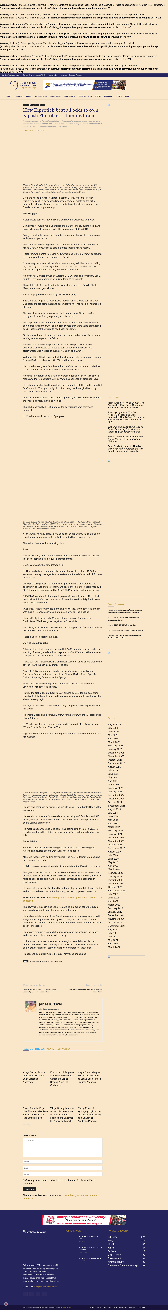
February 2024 (115, 830)
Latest (8, 96)
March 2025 (114, 784)
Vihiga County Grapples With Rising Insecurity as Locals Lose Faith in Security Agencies (90, 1077)
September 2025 (116, 763)
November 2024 (116, 798)
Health (29, 96)
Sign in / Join (27, 75)
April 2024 (113, 823)
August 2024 (114, 809)
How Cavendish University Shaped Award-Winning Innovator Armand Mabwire (125, 438)
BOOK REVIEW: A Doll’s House (90, 1258)
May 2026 (113, 734)
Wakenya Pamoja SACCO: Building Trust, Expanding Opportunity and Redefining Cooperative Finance (125, 429)
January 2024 (115, 834)
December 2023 (116, 837)
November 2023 (116, 841)
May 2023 (113, 862)
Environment (55, 96)
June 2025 (113, 773)
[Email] (71, 972)
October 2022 (115, 887)
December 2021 (116, 915)
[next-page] (28, 1125)
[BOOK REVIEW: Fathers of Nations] (71, 1239)
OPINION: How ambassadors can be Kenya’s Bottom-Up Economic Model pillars (39, 990)
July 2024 (113, 812)
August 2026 (114, 724)
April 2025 (113, 780)
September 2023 (116, 848)
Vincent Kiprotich (56, 961)
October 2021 (115, 922)
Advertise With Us (39, 75)
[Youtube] (164, 75)
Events (119, 96)
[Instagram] (45, 1038)
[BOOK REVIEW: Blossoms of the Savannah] (71, 1250)
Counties (26, 105)
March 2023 (114, 869)
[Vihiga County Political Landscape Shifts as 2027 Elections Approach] (35, 1061)
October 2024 (115, 802)
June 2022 (113, 897)
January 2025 (115, 791)
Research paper (85, 96)
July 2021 (113, 933)
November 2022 (116, 883)
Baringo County (34, 105)
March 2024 (114, 826)
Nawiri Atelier (67, 1307)
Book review (69, 96)
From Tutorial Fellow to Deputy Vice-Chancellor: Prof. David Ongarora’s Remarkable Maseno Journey (126, 405)
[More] (78, 972)
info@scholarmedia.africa (45, 1286)
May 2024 (113, 819)
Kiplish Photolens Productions (39, 961)
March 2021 (114, 947)
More (127, 96)
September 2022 (116, 890)
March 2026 (114, 742)
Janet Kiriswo (29, 130)
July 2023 (113, 855)
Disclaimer (132, 1307)
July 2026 (113, 727)
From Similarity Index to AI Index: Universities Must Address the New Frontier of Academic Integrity (125, 448)
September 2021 (116, 925)
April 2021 (113, 943)
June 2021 (113, 936)
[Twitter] (160, 75)
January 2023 (115, 876)
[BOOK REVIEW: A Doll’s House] (71, 1261)
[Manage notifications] (6, 1304)
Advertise (92, 1307)
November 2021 (116, 918)
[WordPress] (53, 1038)
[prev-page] (24, 1125)
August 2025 (114, 766)
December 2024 (116, 795)
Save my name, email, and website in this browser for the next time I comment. (59, 1181)
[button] (161, 94)
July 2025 (113, 770)
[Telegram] (64, 972)
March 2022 (114, 904)
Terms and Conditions (120, 1307)
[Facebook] (152, 75)
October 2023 (115, 844)
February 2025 (115, 788)
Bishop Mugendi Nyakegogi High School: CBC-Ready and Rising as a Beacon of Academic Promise (90, 1114)
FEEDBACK (108, 96)
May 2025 (113, 777)
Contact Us (63, 75)
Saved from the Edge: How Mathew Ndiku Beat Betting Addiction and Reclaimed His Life (35, 1112)
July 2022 (113, 894)
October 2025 (115, 759)
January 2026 (115, 749)
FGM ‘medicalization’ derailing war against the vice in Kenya (86, 990)
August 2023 (114, 851)
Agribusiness (41, 96)
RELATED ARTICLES (34, 1048)
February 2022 (115, 908)
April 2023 (113, 865)
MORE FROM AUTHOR (59, 1048)
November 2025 (116, 756)
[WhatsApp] (50, 972)
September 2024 (116, 805)
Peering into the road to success (131, 630)
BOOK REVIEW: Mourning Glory (125, 625)
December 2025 (116, 752)
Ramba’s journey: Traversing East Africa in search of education (62, 899)
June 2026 (113, 731)
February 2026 (115, 745)
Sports (98, 96)
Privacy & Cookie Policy (104, 1307)
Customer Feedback (75, 75)
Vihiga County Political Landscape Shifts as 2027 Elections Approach (34, 1077)
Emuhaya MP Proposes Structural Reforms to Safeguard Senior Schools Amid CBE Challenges (62, 1079)
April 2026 (113, 738)
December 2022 (116, 879)
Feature (42, 105)
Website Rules (52, 75)
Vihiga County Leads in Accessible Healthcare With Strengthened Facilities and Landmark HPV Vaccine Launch (62, 1114)
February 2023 (115, 872)
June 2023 (113, 858)
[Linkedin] (156, 75)
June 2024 (113, 816)
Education (19, 96)
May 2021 (113, 940)
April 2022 (113, 901)
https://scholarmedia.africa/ (49, 1009)
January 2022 (115, 911)
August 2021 (114, 929)
